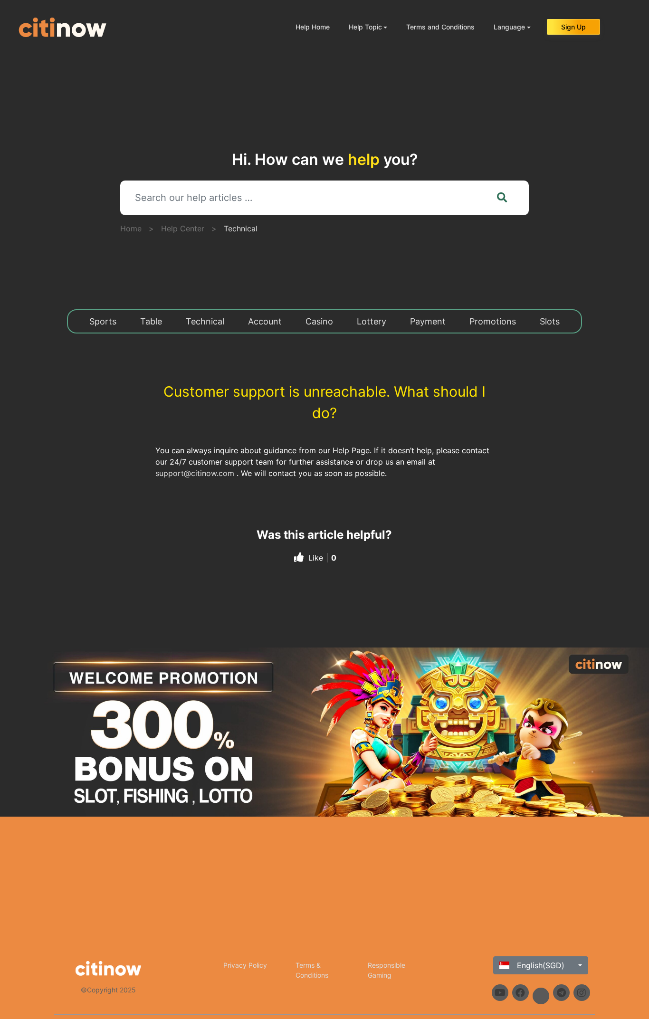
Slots (550, 321)
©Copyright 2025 (108, 990)
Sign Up (573, 27)
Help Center (182, 228)
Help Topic (365, 27)
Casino (319, 321)
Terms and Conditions (440, 27)
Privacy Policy (245, 965)
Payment (428, 321)
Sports (102, 321)
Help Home (313, 27)
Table (151, 321)
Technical (241, 228)
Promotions (492, 321)
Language (509, 27)
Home (131, 228)
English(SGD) (539, 965)
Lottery (371, 321)
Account (265, 321)
